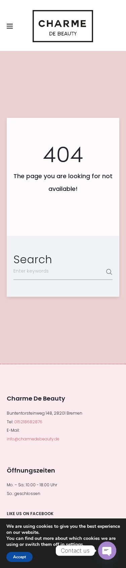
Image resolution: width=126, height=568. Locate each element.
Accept (19, 557)
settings (74, 545)
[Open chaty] (107, 551)
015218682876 (28, 422)
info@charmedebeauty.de (33, 439)
